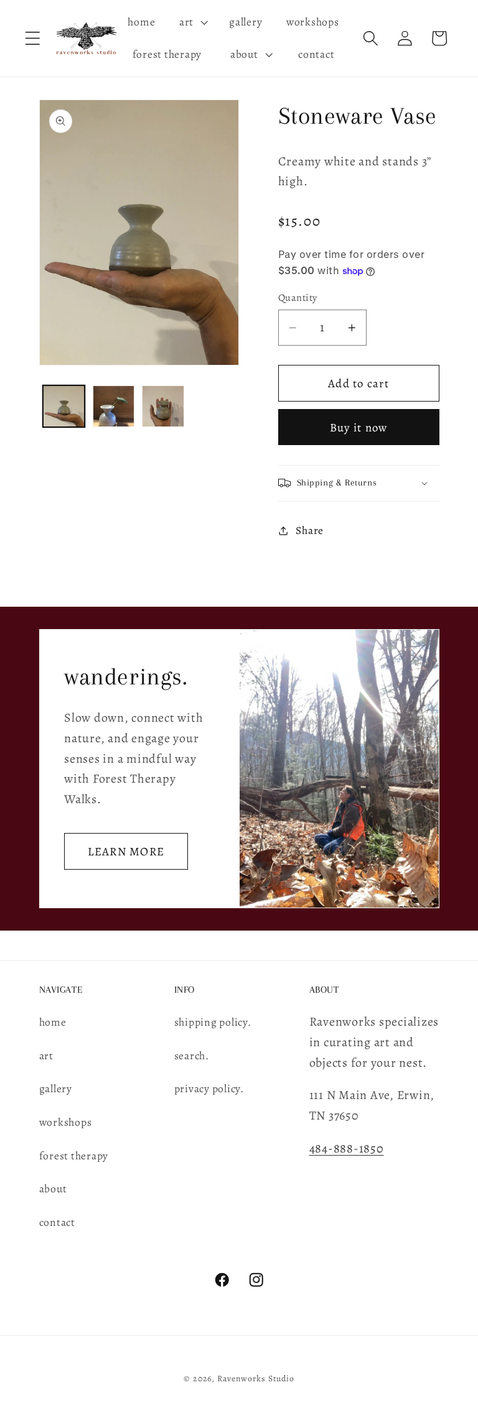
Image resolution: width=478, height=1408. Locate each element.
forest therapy (74, 1155)
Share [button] (310, 530)
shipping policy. (212, 1022)
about (53, 1188)
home (53, 1022)
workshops (65, 1122)
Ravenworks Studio (255, 1378)
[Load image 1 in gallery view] (64, 406)
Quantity (297, 298)
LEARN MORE (125, 850)
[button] (33, 38)
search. (191, 1055)
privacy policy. (209, 1088)
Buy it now (359, 427)
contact (57, 1222)
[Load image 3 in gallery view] (163, 406)
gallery (55, 1088)
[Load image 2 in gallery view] (113, 406)
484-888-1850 (346, 1148)
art (46, 1055)
